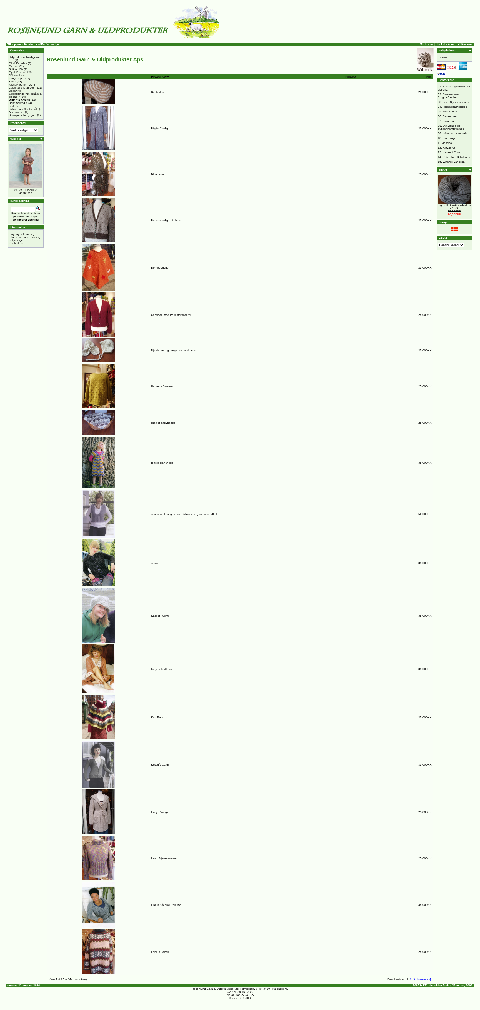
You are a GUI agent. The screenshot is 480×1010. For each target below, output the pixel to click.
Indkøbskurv (445, 44)
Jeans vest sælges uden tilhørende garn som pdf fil (184, 514)
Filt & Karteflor (18, 63)
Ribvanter (449, 147)
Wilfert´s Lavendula (455, 133)
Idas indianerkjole (162, 462)
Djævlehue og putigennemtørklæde (173, 350)
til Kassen (465, 44)
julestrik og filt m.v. (20, 84)
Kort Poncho (159, 717)
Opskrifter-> (16, 72)
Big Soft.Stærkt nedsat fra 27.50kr (454, 207)
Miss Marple (450, 111)
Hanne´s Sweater (162, 386)
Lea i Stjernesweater (164, 858)
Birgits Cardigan (161, 128)
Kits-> (12, 81)
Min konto (426, 44)
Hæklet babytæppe (163, 422)
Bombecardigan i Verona (167, 220)
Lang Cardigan (160, 812)
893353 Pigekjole (25, 189)
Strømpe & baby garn (22, 115)
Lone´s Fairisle (160, 951)
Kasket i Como (160, 615)
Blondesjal (157, 174)
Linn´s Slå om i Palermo (166, 904)
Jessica (156, 562)
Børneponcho (160, 267)
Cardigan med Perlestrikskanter (171, 314)
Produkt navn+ (160, 76)
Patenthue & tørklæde (457, 157)
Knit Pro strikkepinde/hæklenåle (23, 107)
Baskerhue (158, 92)
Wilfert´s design (48, 44)
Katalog (29, 44)
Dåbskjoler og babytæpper (17, 77)
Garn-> (13, 66)
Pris (429, 76)
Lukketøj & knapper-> (22, 87)
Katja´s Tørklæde (162, 669)
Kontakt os (16, 243)
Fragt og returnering (21, 234)
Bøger (13, 90)
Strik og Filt (16, 69)
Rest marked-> (18, 102)
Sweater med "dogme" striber (449, 96)
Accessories (16, 112)
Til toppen (14, 44)
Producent (351, 76)
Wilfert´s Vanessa (454, 161)
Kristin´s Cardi (160, 764)
